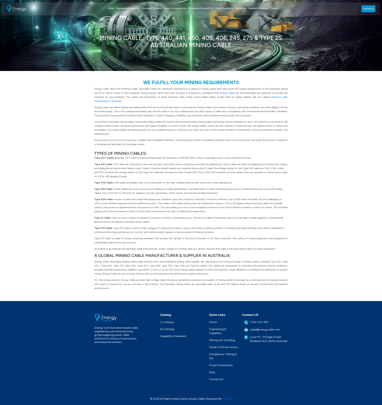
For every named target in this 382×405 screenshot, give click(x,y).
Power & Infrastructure (174, 8)
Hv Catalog (167, 329)
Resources (241, 8)
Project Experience (224, 8)
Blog (212, 372)
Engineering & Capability (127, 8)
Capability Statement (258, 8)
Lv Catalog (167, 322)
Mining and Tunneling (151, 8)
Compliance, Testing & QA (200, 8)
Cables (274, 8)
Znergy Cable (227, 93)
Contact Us (368, 9)
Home (111, 8)
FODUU (227, 398)
